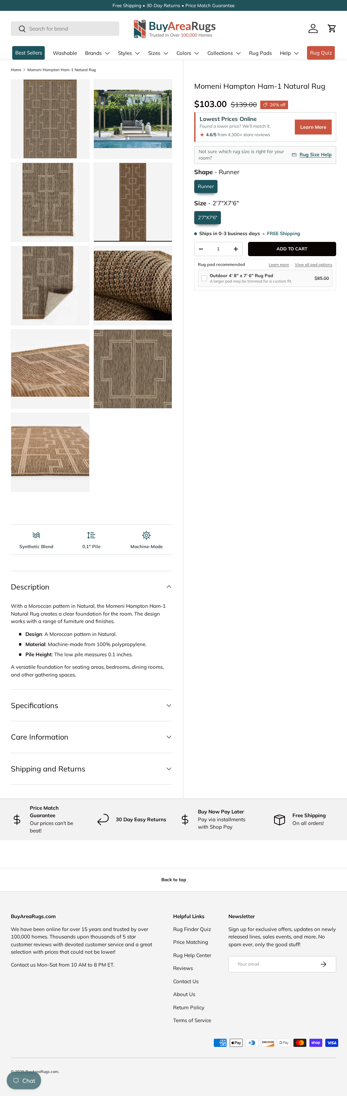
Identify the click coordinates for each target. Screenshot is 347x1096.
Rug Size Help (316, 154)
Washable (65, 53)
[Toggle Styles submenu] (137, 53)
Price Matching (190, 942)
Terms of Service (192, 1020)
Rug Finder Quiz (192, 929)
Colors (184, 53)
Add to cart (292, 248)
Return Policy (188, 1007)
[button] (332, 28)
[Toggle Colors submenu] (196, 53)
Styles (125, 53)
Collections (220, 53)
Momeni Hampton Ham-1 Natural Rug (61, 69)
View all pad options (313, 264)
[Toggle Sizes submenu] (166, 53)
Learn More (313, 127)
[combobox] (65, 28)
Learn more (279, 264)
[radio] (206, 186)
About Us (184, 994)
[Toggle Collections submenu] (238, 53)
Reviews (183, 968)
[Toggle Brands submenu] (107, 53)
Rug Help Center (192, 955)
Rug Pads (260, 53)
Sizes (154, 53)
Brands (93, 53)
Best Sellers (28, 52)
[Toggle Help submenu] (296, 53)
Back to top (173, 879)
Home (16, 69)
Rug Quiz (321, 52)
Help (285, 53)
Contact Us (186, 981)
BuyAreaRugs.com (41, 1071)
